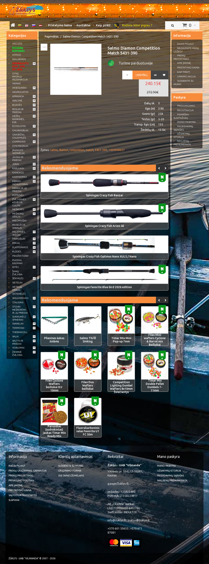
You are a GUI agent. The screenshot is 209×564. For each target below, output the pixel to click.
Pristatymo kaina (60, 25)
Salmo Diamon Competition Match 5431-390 (91, 36)
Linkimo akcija (186, 76)
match (89, 150)
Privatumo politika (21, 480)
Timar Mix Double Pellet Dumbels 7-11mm (155, 385)
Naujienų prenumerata (182, 143)
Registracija (185, 110)
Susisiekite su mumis (183, 82)
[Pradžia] (13, 25)
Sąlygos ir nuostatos (23, 495)
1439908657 (116, 150)
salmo (54, 150)
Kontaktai (83, 25)
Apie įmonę (184, 63)
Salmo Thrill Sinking (88, 339)
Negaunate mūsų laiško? (186, 50)
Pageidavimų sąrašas (183, 128)
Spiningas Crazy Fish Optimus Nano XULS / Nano (104, 256)
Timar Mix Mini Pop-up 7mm (121, 339)
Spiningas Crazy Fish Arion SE (104, 226)
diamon (63, 150)
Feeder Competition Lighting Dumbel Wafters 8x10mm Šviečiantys (121, 385)
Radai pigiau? (185, 43)
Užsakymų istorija (181, 135)
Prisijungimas (186, 105)
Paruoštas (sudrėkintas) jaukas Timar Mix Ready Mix (54, 431)
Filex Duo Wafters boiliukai (87, 385)
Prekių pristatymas (181, 57)
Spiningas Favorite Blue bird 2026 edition (104, 287)
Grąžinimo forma (69, 470)
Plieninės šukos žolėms (54, 339)
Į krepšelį (141, 75)
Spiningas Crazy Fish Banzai (104, 195)
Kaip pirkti (102, 25)
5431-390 (101, 150)
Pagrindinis (52, 36)
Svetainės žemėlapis (71, 475)
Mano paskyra (186, 122)
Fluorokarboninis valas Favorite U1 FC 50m (87, 431)
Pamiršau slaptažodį (181, 116)
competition (76, 150)
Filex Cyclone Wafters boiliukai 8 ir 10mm (54, 385)
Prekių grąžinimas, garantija (28, 470)
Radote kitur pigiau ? (136, 25)
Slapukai (14, 500)
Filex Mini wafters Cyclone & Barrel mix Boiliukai (155, 339)
